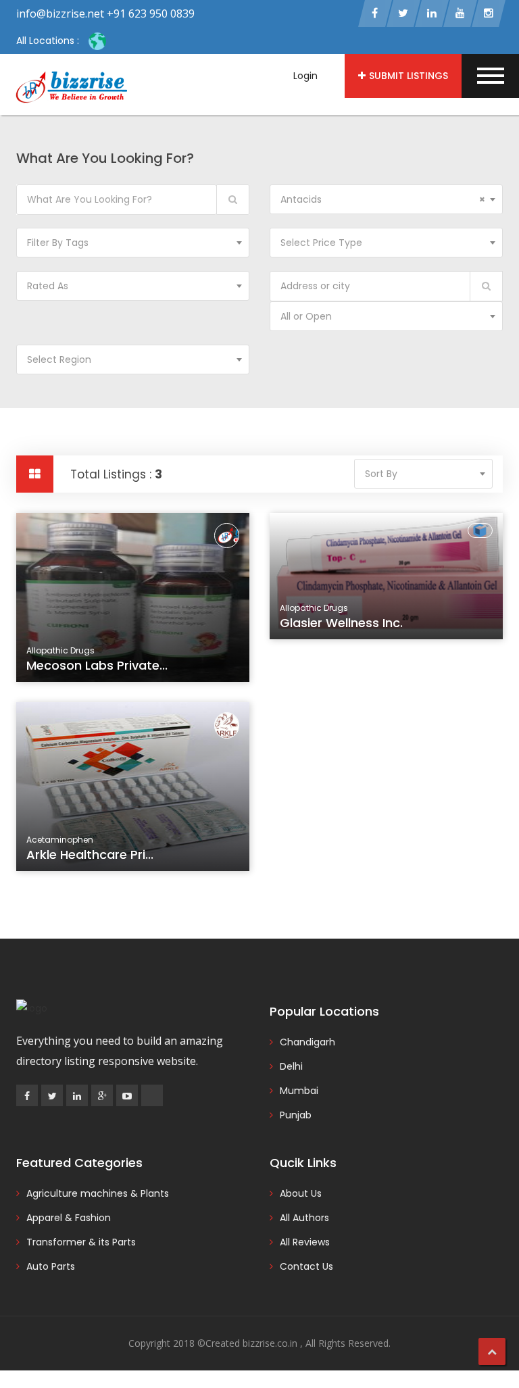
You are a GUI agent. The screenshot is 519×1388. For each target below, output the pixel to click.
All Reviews (305, 1242)
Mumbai (299, 1090)
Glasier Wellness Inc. (341, 622)
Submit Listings (408, 75)
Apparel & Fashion (68, 1217)
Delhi (291, 1066)
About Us (301, 1193)
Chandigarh (307, 1042)
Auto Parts (50, 1266)
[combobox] (386, 199)
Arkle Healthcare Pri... (89, 854)
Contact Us (306, 1266)
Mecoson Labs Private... (97, 665)
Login (305, 75)
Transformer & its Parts (81, 1242)
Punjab (296, 1115)
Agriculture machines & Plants (97, 1193)
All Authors (304, 1217)
